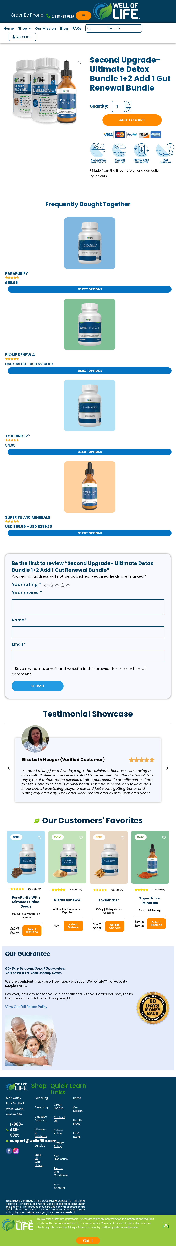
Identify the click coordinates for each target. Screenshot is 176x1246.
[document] (88, 623)
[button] (166, 1225)
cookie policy (92, 1222)
